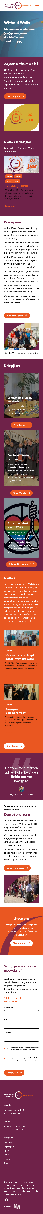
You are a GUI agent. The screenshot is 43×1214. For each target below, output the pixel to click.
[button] (15, 96)
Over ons (8, 1142)
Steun (6, 1163)
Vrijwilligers (9, 1146)
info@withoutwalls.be (14, 1126)
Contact (7, 1155)
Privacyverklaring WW (14, 1194)
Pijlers (6, 1150)
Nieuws (7, 1159)
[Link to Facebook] (6, 1199)
